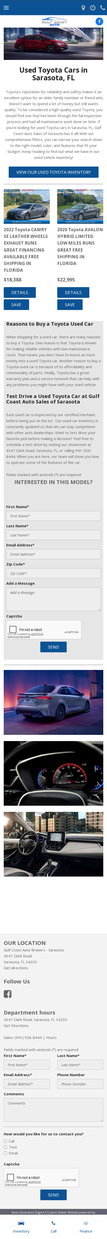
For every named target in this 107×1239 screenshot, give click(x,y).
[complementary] (92, 1224)
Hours (51, 1037)
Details (19, 292)
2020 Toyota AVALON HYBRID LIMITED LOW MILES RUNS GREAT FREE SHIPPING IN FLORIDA (80, 246)
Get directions (16, 967)
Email (13, 1152)
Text (13, 1147)
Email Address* (20, 544)
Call (11, 1141)
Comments (14, 1093)
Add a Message (20, 583)
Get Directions (16, 1025)
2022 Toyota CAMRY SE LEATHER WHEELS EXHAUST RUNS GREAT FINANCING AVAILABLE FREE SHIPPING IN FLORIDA (26, 250)
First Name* (17, 506)
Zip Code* (15, 564)
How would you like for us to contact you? (44, 1133)
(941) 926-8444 (28, 1037)
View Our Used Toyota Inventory (53, 172)
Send (53, 647)
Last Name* (17, 525)
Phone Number (71, 1074)
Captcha (14, 616)
